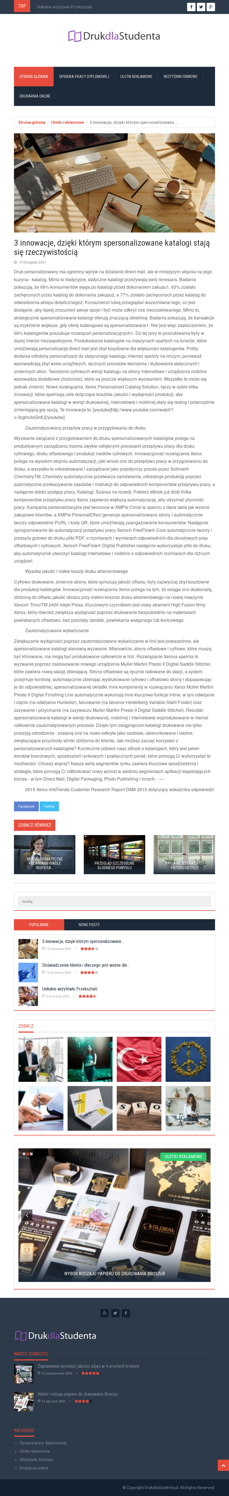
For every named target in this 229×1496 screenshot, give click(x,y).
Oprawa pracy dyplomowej (84, 76)
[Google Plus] (105, 1313)
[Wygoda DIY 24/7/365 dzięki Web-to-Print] (188, 1059)
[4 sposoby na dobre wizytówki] (90, 1108)
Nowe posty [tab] (89, 925)
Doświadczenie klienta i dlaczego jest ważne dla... (85, 965)
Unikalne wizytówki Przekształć (64, 7)
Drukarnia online (35, 96)
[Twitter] (115, 1313)
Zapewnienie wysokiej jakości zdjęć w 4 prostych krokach (88, 1366)
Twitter (49, 806)
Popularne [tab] (39, 925)
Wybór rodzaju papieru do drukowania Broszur (78, 1394)
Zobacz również (34, 825)
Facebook (26, 806)
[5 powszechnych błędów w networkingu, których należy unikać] (90, 1059)
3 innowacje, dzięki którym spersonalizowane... (83, 941)
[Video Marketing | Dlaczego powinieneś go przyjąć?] (139, 1059)
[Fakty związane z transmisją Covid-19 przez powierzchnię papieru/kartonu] (40, 1108)
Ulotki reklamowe (136, 76)
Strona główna (34, 76)
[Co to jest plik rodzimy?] (139, 1108)
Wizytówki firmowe (180, 76)
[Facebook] (126, 1313)
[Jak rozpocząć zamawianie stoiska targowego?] (188, 1108)
